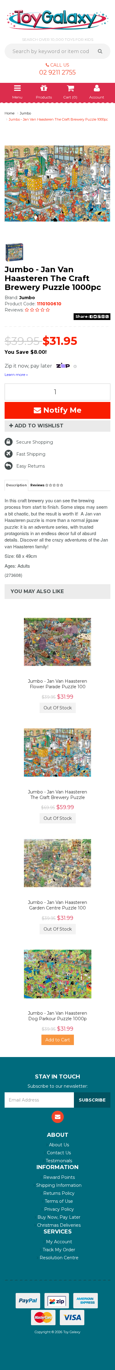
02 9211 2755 (57, 72)
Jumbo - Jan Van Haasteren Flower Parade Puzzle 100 (57, 683)
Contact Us (58, 1153)
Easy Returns (30, 466)
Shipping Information (58, 1185)
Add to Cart (57, 1040)
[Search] (102, 51)
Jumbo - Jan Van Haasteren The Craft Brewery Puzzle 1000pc (58, 119)
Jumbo (25, 113)
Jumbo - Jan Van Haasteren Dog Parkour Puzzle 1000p (57, 1015)
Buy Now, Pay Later (58, 1217)
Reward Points (58, 1177)
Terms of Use (58, 1201)
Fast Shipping (30, 454)
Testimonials (58, 1161)
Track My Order (58, 1249)
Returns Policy (58, 1193)
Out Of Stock (58, 708)
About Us (58, 1145)
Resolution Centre (58, 1257)
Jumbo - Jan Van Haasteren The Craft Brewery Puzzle (57, 794)
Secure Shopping (34, 442)
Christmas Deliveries (58, 1225)
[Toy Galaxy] (57, 19)
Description (16, 485)
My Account (58, 1242)
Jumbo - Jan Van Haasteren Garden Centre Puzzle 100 (57, 905)
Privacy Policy (58, 1209)
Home (9, 113)
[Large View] (14, 252)
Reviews (37, 485)
